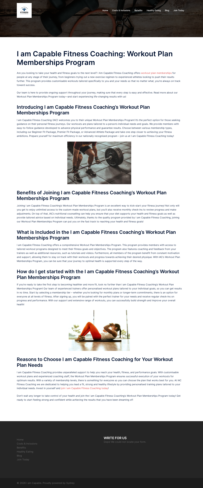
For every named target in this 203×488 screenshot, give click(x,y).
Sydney (70, 482)
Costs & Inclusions (121, 10)
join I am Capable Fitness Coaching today (84, 388)
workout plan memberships (156, 72)
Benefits (138, 10)
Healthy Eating (154, 10)
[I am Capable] (24, 10)
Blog (167, 10)
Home (105, 10)
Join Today (178, 10)
